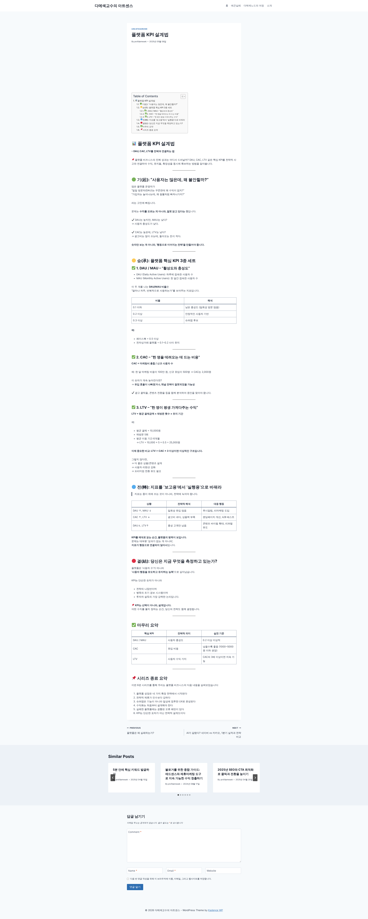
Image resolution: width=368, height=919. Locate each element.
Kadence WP (215, 910)
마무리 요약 (148, 127)
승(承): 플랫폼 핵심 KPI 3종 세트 (157, 107)
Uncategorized (139, 29)
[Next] (255, 777)
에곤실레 (236, 5)
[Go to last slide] (113, 777)
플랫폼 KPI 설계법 (146, 100)
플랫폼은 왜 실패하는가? (140, 730)
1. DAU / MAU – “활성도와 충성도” (159, 111)
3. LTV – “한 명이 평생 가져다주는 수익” (162, 117)
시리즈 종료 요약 (150, 130)
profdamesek (140, 41)
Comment (134, 832)
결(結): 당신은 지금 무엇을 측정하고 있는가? (163, 123)
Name (132, 870)
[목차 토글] (181, 96)
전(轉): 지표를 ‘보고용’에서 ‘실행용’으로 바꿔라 (164, 120)
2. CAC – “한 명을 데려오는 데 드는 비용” (163, 114)
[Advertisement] (184, 68)
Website (211, 870)
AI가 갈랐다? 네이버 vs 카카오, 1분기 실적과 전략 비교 (213, 732)
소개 (269, 5)
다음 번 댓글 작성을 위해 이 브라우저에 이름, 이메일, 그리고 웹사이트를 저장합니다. (170, 878)
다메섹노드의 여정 (254, 5)
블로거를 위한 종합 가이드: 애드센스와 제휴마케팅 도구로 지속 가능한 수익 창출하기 (184, 774)
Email (171, 870)
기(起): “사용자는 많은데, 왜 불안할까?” (159, 104)
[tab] (178, 795)
